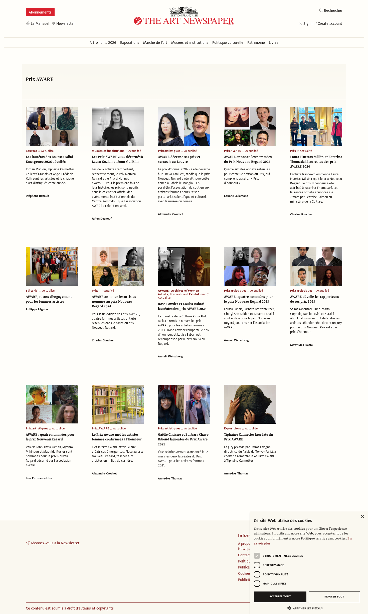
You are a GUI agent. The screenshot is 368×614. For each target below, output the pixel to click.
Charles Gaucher (301, 214)
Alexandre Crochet (170, 214)
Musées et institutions (108, 151)
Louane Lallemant (236, 196)
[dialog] (309, 562)
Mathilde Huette (301, 345)
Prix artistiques (169, 151)
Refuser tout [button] (334, 596)
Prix (293, 151)
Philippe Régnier (37, 309)
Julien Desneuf (101, 219)
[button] (307, 608)
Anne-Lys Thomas (170, 478)
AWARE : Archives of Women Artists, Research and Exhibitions (182, 292)
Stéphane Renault (37, 196)
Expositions (232, 428)
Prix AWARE (232, 151)
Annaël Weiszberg (170, 356)
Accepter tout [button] (280, 596)
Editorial (32, 291)
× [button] (362, 517)
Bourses (31, 151)
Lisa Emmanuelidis (39, 478)
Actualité (47, 151)
